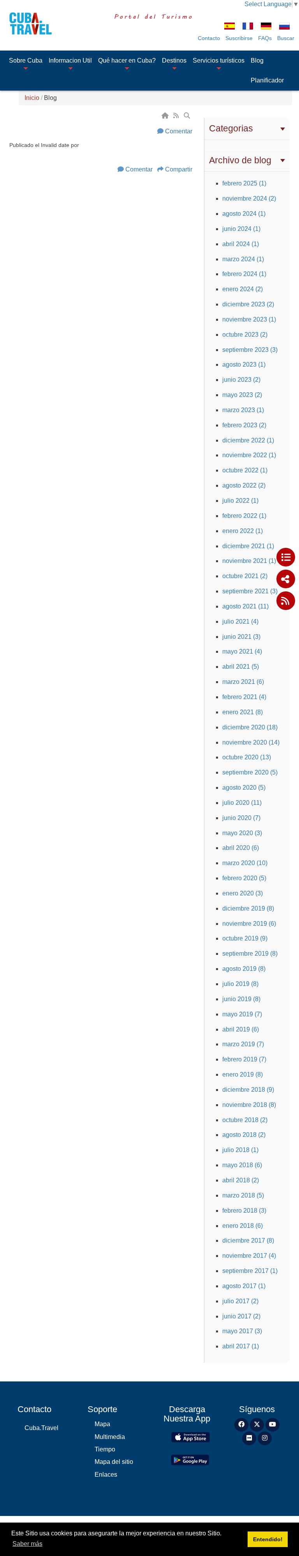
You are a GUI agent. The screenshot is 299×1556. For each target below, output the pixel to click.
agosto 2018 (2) (244, 1134)
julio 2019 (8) (240, 984)
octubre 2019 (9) (244, 938)
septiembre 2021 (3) (250, 591)
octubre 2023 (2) (244, 334)
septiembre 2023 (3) (250, 349)
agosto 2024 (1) (244, 213)
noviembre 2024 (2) (249, 198)
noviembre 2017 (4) (249, 1255)
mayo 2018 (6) (242, 1165)
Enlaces (106, 1474)
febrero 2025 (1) (244, 183)
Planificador (267, 80)
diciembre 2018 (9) (248, 1089)
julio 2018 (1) (240, 1150)
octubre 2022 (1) (244, 470)
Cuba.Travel (41, 1428)
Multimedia (110, 1437)
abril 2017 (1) (240, 1346)
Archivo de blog (240, 160)
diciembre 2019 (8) (248, 908)
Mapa (102, 1424)
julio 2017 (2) (240, 1301)
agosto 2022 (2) (244, 485)
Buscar (285, 38)
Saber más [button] (27, 1543)
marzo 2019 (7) (243, 1044)
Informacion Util (70, 60)
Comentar (178, 131)
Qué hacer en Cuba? (127, 60)
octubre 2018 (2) (244, 1120)
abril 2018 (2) (240, 1180)
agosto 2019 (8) (244, 968)
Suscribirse (239, 38)
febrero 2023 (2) (244, 425)
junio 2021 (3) (241, 636)
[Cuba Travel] (27, 23)
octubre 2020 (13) (246, 757)
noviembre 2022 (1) (249, 455)
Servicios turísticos (218, 60)
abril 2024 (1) (240, 244)
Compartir (178, 169)
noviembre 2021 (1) (249, 561)
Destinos (174, 60)
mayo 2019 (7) (242, 1014)
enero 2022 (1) (242, 531)
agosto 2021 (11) (245, 606)
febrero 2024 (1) (244, 274)
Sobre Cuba (25, 60)
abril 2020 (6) (240, 847)
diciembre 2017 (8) (248, 1240)
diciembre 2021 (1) (248, 546)
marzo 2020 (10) (244, 863)
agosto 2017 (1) (244, 1286)
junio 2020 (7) (241, 818)
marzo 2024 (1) (243, 259)
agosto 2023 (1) (244, 364)
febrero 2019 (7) (244, 1059)
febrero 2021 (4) (244, 697)
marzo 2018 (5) (243, 1195)
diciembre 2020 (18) (250, 727)
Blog (257, 60)
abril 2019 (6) (240, 1029)
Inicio (32, 97)
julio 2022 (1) (240, 500)
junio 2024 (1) (241, 229)
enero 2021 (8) (242, 712)
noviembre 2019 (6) (249, 923)
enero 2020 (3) (242, 893)
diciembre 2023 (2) (248, 304)
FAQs (265, 38)
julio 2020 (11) (242, 802)
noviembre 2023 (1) (249, 319)
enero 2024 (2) (242, 289)
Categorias (231, 128)
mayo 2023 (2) (242, 395)
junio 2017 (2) (241, 1316)
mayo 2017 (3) (242, 1331)
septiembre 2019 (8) (250, 953)
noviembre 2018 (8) (249, 1104)
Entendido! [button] (268, 1539)
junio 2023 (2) (241, 379)
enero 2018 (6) (242, 1225)
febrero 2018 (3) (244, 1210)
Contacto (209, 38)
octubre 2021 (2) (244, 576)
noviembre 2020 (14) (251, 742)
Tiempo (105, 1449)
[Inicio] (166, 115)
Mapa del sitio (114, 1461)
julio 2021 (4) (240, 621)
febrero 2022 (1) (244, 515)
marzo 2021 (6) (243, 681)
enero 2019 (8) (242, 1074)
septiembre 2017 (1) (250, 1271)
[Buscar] (187, 115)
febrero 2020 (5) (244, 878)
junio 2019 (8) (241, 999)
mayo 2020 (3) (242, 833)
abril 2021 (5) (240, 666)
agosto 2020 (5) (244, 787)
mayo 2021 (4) (242, 651)
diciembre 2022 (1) (248, 440)
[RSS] (176, 115)
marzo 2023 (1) (243, 410)
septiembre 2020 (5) (250, 772)
